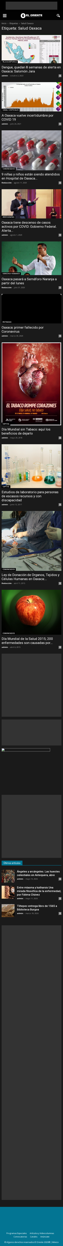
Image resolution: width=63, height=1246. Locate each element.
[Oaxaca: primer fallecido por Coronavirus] (31, 309)
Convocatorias (20, 1236)
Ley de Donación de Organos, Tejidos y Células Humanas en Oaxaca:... (30, 577)
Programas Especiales (16, 1233)
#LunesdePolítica (10, 62)
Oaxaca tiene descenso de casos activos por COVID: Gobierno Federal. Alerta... (29, 227)
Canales (33, 1236)
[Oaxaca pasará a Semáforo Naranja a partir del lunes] (31, 258)
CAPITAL (6, 424)
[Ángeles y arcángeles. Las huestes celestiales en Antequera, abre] (8, 876)
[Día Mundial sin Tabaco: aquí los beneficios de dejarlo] (31, 383)
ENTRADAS (7, 322)
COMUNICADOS (9, 169)
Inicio (4, 23)
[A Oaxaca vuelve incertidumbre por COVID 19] (31, 96)
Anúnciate (44, 1236)
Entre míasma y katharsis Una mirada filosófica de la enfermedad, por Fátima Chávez (39, 891)
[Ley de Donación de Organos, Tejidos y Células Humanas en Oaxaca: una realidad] (31, 541)
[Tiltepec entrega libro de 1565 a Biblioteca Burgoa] (8, 910)
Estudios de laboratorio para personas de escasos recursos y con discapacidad (30, 496)
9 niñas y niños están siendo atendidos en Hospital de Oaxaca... (31, 176)
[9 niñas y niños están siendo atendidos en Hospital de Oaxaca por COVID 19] (31, 150)
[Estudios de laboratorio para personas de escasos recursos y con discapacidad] (31, 466)
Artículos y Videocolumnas (42, 1233)
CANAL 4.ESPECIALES (11, 110)
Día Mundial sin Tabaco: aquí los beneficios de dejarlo (26, 431)
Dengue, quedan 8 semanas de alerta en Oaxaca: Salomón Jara (31, 69)
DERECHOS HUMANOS (11, 273)
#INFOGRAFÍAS (8, 217)
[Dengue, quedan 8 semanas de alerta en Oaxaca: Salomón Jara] (31, 48)
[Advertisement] (31, 6)
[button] (58, 15)
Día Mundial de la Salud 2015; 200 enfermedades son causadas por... (27, 641)
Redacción (7, 182)
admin (5, 75)
